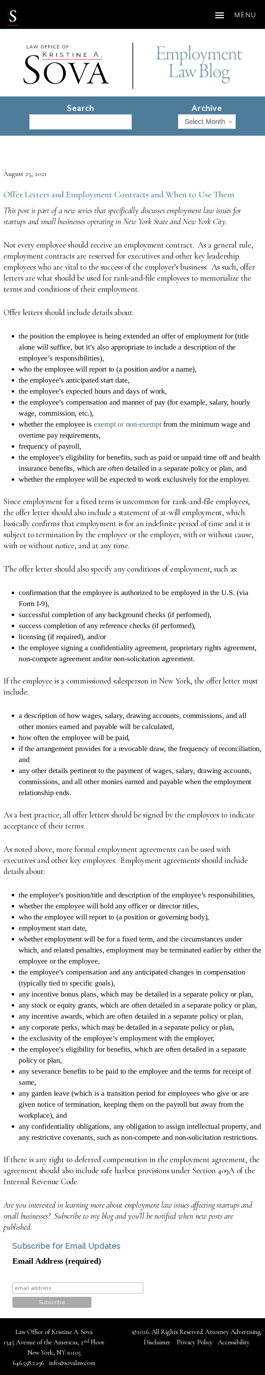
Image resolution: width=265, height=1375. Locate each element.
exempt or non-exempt (127, 424)
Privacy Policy (195, 1342)
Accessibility (234, 1342)
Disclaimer (158, 1342)
